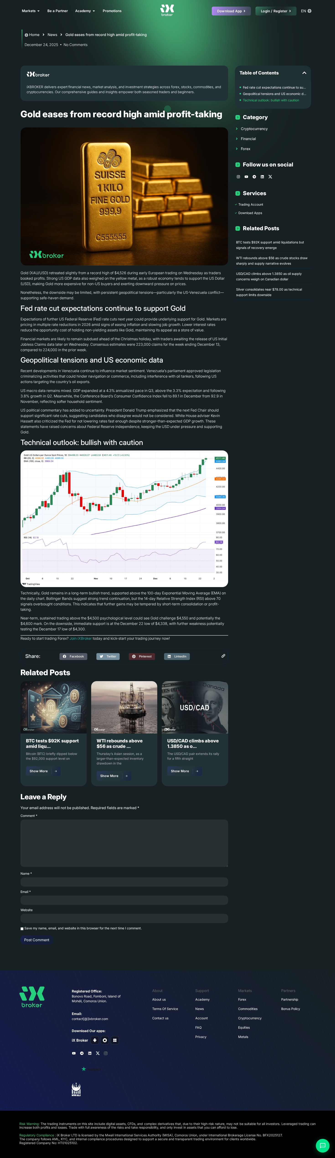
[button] (73, 656)
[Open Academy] (93, 11)
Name (26, 873)
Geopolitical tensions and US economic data (275, 94)
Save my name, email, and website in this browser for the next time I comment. (83, 928)
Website (27, 910)
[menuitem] (307, 11)
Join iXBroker (81, 638)
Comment (29, 815)
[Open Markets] (38, 11)
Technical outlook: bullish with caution (271, 100)
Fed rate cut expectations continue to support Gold (275, 87)
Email (26, 891)
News (52, 34)
